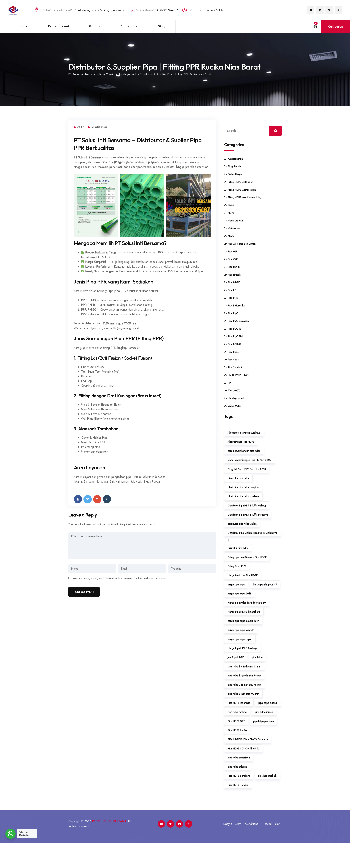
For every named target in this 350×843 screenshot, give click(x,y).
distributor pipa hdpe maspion (243, 487)
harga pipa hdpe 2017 (265, 584)
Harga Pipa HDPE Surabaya (242, 648)
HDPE (231, 213)
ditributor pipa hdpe (238, 548)
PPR (230, 383)
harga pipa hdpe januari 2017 (243, 621)
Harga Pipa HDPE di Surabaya (244, 612)
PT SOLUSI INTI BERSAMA (109, 821)
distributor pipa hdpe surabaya (243, 496)
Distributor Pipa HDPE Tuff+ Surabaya (248, 514)
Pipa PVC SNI (235, 336)
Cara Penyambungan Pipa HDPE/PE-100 (249, 460)
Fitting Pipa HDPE (237, 566)
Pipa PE (232, 290)
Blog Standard (235, 166)
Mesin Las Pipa (235, 220)
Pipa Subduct (235, 367)
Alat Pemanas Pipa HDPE (241, 442)
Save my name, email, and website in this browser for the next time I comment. (120, 578)
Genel (231, 205)
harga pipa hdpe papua (240, 639)
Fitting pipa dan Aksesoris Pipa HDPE (247, 557)
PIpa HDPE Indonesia (239, 703)
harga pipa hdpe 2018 (239, 593)
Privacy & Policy (231, 824)
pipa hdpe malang (237, 712)
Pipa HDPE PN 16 (237, 730)
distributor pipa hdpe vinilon (242, 524)
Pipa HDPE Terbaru (238, 785)
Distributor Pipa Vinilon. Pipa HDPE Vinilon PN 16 (252, 533)
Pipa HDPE (234, 267)
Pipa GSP (233, 259)
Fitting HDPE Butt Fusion (240, 182)
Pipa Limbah (234, 274)
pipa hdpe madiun (267, 703)
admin (80, 126)
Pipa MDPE (234, 282)
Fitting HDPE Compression (242, 190)
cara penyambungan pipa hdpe (244, 451)
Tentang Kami (58, 26)
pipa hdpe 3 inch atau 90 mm (243, 694)
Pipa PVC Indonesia (238, 321)
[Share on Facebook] (78, 499)
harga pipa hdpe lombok (241, 630)
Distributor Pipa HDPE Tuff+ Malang (247, 505)
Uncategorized (99, 126)
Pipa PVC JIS (234, 329)
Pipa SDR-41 (234, 344)
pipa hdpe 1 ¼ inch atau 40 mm (244, 666)
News (231, 236)
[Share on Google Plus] (97, 499)
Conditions (251, 824)
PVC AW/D (234, 390)
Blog (161, 26)
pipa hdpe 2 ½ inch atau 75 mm (244, 684)
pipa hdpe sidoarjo (237, 766)
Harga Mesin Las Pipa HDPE (243, 575)
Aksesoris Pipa (235, 159)
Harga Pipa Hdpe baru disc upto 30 (247, 602)
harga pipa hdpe (236, 584)
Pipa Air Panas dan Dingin (242, 243)
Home (23, 26)
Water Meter (234, 406)
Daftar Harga (235, 174)
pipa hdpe (257, 657)
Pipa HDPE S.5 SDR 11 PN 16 (243, 748)
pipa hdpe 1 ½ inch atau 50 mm (244, 675)
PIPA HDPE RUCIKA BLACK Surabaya (248, 739)
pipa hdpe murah (264, 712)
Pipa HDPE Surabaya (239, 776)
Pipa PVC (233, 313)
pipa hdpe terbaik (267, 776)
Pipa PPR (233, 298)
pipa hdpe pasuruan (263, 721)
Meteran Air (234, 228)
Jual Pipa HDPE (236, 657)
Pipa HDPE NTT (236, 721)
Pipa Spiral (233, 352)
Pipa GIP (232, 251)
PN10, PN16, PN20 (238, 375)
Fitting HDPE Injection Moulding (244, 197)
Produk (94, 26)
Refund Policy (271, 824)
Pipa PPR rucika (236, 305)
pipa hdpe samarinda (239, 757)
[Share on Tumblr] (107, 499)
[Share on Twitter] (87, 499)
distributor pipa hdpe (238, 478)
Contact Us (129, 26)
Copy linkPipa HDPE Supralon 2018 (247, 469)
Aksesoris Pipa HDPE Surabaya (244, 432)
